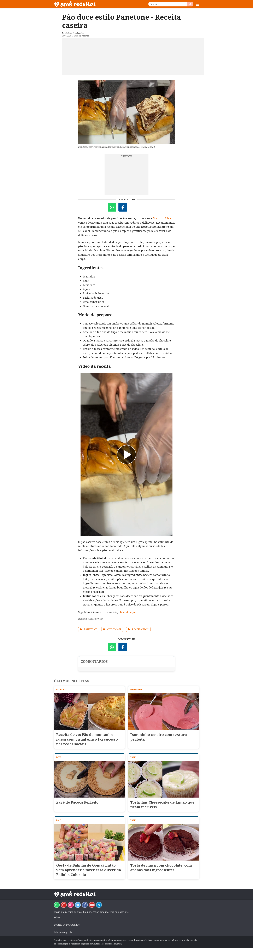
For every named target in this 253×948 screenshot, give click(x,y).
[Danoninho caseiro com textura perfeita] (163, 711)
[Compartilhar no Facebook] (122, 207)
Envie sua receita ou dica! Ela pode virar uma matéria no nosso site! (91, 912)
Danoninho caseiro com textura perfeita (158, 737)
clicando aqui (127, 612)
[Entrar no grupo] (57, 905)
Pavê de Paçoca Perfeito (77, 802)
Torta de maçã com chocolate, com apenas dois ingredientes (161, 867)
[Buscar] (190, 4)
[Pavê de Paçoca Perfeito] (89, 779)
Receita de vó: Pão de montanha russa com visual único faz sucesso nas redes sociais (87, 739)
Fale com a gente (63, 932)
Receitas (85, 36)
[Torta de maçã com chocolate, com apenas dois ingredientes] (163, 842)
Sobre (57, 917)
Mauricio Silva (162, 218)
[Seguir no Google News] (64, 905)
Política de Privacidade (67, 924)
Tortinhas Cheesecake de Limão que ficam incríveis (162, 804)
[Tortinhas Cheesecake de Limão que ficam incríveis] (163, 779)
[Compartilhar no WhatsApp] (112, 207)
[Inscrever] (92, 905)
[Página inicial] (90, 4)
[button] (197, 4)
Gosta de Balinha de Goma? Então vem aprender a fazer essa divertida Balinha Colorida (88, 870)
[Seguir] (71, 905)
